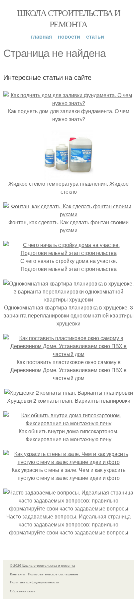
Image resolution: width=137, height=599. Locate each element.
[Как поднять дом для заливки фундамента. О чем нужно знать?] (68, 103)
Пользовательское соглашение (53, 574)
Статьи (95, 36)
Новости (69, 36)
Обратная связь (22, 591)
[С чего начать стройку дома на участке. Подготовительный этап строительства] (68, 253)
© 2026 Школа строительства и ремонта (42, 565)
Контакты (17, 574)
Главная (41, 36)
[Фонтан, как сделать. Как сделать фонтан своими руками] (68, 214)
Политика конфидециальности (34, 582)
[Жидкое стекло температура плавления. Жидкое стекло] (68, 175)
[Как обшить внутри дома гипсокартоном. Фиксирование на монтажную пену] (68, 423)
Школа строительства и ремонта (68, 18)
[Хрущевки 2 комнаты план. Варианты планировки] (68, 392)
